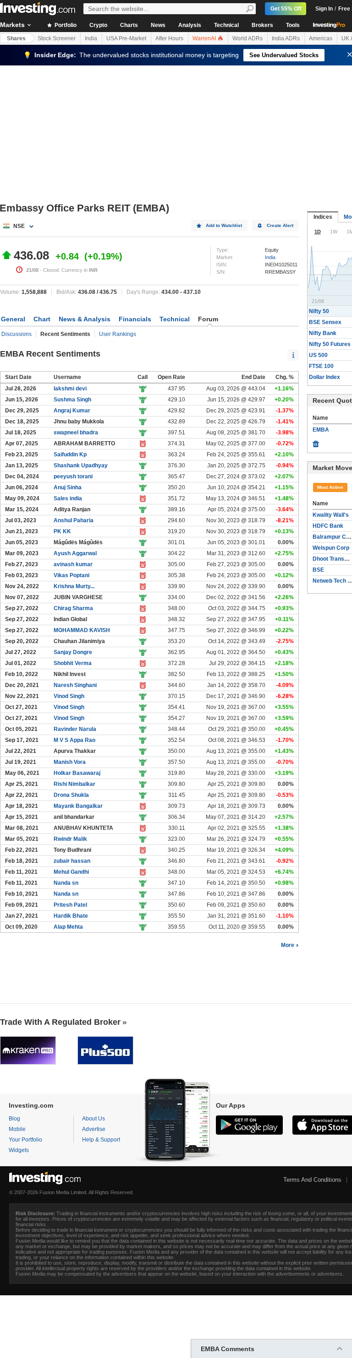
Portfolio (65, 25)
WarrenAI (204, 38)
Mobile (17, 1129)
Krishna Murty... (74, 586)
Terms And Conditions (312, 1179)
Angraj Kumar (72, 410)
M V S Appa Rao (74, 740)
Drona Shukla (71, 795)
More (287, 945)
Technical (226, 25)
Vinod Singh (69, 696)
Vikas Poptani (71, 575)
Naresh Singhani (75, 685)
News (158, 25)
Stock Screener (57, 38)
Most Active (330, 487)
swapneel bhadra (76, 432)
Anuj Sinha (68, 487)
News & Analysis (84, 319)
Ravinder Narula (75, 729)
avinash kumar (73, 564)
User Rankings (117, 334)
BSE (318, 570)
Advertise (93, 1129)
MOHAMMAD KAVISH (82, 630)
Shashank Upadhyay (81, 465)
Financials (135, 319)
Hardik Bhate (71, 916)
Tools (293, 25)
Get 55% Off (286, 8)
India (91, 38)
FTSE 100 (321, 366)
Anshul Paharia (74, 520)
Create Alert (280, 225)
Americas (320, 38)
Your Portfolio (25, 1139)
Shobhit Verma (73, 663)
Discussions (16, 334)
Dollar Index (324, 377)
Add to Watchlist (224, 225)
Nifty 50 (319, 311)
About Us (93, 1118)
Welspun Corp (331, 548)
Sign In (324, 8)
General (13, 319)
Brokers (262, 25)
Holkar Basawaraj (77, 773)
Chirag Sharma (73, 608)
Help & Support (101, 1139)
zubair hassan (72, 861)
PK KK (62, 531)
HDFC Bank (328, 526)
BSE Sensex (325, 322)
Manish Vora (70, 762)
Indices (323, 217)
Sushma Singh (72, 399)
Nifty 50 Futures (330, 344)
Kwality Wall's (331, 515)
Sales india (68, 498)
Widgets (19, 1150)
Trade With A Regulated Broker (60, 1022)
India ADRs (286, 38)
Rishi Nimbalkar (74, 784)
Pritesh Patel (70, 905)
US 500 (318, 355)
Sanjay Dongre (73, 652)
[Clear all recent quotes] (316, 441)
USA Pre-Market (126, 38)
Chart (41, 319)
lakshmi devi (70, 388)
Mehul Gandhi (71, 872)
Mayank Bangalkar (78, 806)
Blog (14, 1118)
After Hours (169, 38)
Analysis (189, 25)
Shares (16, 38)
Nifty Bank (322, 333)
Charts (129, 25)
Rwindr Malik (70, 839)
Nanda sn (66, 883)
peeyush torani (73, 476)
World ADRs (247, 38)
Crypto (98, 25)
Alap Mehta (68, 927)
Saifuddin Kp (70, 454)
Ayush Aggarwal (75, 553)
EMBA (321, 430)
